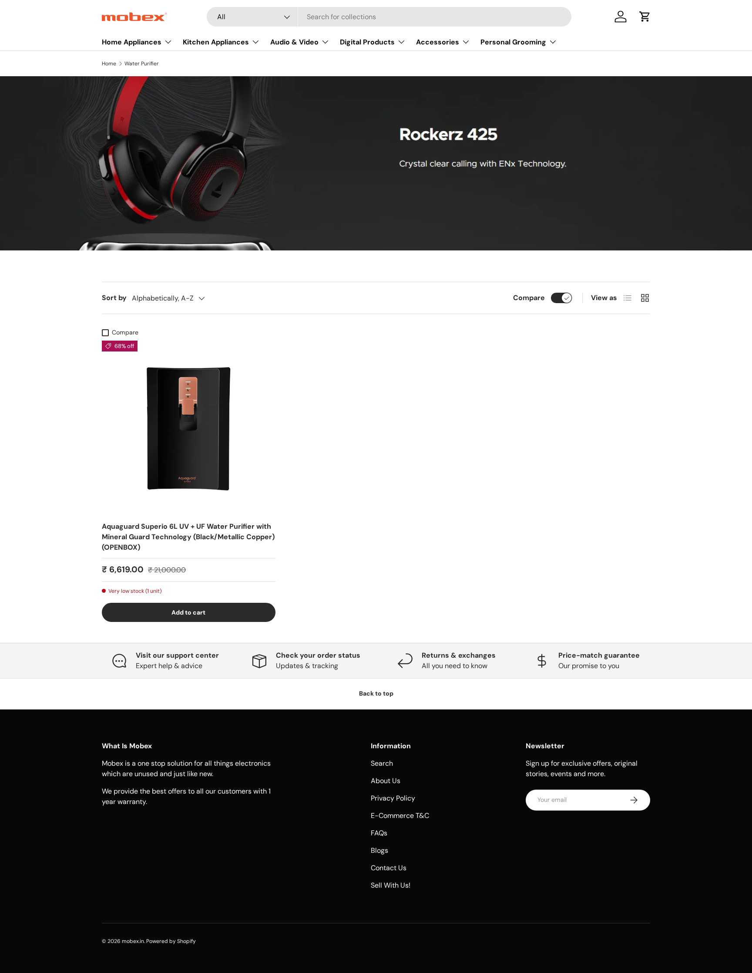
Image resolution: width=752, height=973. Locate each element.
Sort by (114, 297)
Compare (529, 297)
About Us (385, 780)
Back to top (376, 693)
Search (382, 763)
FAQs (379, 833)
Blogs (379, 850)
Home (109, 63)
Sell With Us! (390, 885)
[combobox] (389, 17)
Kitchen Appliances (216, 42)
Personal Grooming (513, 42)
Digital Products (367, 42)
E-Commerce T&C (400, 815)
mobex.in (133, 941)
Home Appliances (131, 42)
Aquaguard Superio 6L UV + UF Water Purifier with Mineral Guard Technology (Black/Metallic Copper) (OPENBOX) (188, 537)
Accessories (437, 42)
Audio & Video (294, 42)
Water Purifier (141, 63)
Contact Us (388, 867)
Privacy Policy (393, 798)
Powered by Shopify (171, 941)
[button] (645, 16)
